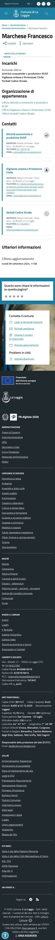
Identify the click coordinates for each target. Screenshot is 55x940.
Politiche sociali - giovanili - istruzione (21, 588)
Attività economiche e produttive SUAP (19, 136)
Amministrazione (18, 25)
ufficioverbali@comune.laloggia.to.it (22, 229)
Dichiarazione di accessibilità (16, 766)
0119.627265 (13, 665)
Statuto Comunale (11, 800)
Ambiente (7, 483)
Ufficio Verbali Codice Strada (18, 113)
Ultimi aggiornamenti (12, 824)
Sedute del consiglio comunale (17, 593)
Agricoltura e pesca (11, 478)
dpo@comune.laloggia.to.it (22, 746)
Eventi (5, 620)
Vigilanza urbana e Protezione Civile (24, 170)
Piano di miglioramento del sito (17, 771)
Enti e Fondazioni (10, 452)
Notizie (5, 564)
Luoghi (5, 625)
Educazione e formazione (14, 513)
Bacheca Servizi (10, 795)
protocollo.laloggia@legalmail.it (24, 676)
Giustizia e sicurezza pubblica (16, 518)
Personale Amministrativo (14, 28)
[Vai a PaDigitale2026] (20, 417)
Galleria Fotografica (11, 634)
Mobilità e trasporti (11, 527)
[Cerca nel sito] (46, 13)
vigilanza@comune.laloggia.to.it (27, 152)
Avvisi (5, 603)
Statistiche (7, 829)
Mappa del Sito (9, 834)
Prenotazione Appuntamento (16, 780)
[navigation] (6, 13)
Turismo (5, 542)
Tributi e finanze (10, 574)
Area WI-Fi (7, 871)
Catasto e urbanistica (12, 503)
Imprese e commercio (12, 522)
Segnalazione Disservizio (14, 785)
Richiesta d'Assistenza (13, 790)
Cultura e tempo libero (13, 508)
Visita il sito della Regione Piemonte (20, 851)
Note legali (7, 810)
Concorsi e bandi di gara (14, 578)
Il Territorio (7, 630)
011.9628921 (23, 224)
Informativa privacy (11, 805)
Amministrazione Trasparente (16, 761)
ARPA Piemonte (10, 866)
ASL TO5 (6, 861)
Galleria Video (9, 639)
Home (4, 25)
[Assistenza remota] (30, 920)
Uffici (4, 442)
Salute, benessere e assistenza (17, 532)
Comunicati (7, 598)
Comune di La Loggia (29, 13)
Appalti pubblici (9, 493)
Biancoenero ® (29, 928)
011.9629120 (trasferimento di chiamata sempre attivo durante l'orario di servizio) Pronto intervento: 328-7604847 (24, 188)
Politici (5, 462)
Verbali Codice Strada (19, 212)
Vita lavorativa (9, 547)
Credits (5, 820)
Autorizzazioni (9, 498)
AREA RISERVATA (27, 935)
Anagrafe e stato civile (13, 488)
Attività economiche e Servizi (16, 644)
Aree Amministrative (12, 437)
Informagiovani (9, 876)
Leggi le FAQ (8, 776)
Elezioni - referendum (13, 583)
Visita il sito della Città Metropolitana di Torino (25, 856)
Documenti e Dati (10, 447)
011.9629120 (23, 149)
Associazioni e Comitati (13, 649)
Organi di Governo (11, 432)
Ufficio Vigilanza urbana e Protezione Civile (26, 109)
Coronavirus (8, 569)
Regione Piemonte (11, 3)
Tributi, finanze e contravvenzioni (18, 537)
